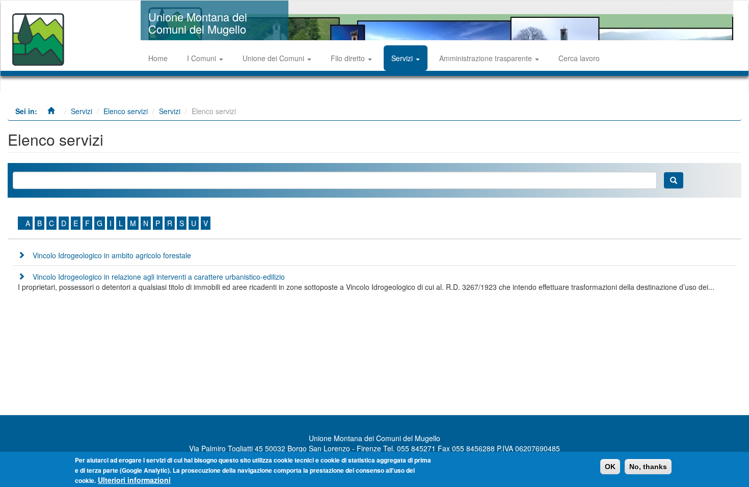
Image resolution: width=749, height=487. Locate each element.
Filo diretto (349, 58)
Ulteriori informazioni (134, 480)
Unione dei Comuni (274, 58)
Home (158, 58)
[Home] (40, 35)
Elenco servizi (125, 111)
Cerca (673, 180)
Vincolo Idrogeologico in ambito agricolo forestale (112, 255)
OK (610, 467)
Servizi (403, 58)
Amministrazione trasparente (486, 58)
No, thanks (648, 467)
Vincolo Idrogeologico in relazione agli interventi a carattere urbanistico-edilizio (159, 277)
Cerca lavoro (579, 58)
